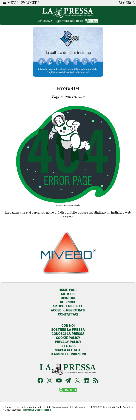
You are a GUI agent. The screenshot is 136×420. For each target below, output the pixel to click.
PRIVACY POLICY (68, 342)
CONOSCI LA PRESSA (68, 334)
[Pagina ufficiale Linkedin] (86, 381)
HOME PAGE (68, 290)
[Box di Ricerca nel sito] (120, 2)
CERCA (129, 2)
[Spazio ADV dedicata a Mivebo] (68, 277)
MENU (12, 2)
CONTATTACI (68, 314)
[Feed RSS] (95, 381)
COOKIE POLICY (68, 338)
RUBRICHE (68, 302)
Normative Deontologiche (37, 409)
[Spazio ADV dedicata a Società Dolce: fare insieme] (68, 75)
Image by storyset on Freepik (68, 205)
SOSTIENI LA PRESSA (68, 330)
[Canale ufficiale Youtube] (59, 381)
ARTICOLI (68, 294)
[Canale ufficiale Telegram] (68, 381)
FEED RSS (68, 346)
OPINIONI (68, 298)
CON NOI (68, 326)
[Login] (23, 2)
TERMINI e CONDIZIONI (68, 354)
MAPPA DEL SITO (68, 350)
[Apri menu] (4, 2)
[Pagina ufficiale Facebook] (40, 381)
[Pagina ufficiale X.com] (77, 381)
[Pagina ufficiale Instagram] (49, 381)
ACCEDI (32, 2)
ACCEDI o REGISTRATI (68, 310)
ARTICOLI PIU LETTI (68, 306)
